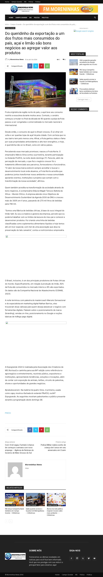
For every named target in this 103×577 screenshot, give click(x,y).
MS (25, 2)
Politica (37, 2)
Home (7, 2)
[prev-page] (6, 521)
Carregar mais (83, 99)
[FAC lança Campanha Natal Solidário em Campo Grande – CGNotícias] (14, 499)
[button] (68, 10)
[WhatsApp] (47, 65)
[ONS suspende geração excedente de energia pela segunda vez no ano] (73, 62)
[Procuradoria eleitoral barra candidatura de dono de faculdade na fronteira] (73, 91)
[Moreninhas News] (6, 59)
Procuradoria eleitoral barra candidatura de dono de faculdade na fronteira (89, 91)
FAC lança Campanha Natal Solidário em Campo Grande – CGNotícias (14, 511)
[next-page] (10, 521)
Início (7, 24)
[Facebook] (29, 65)
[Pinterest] (41, 65)
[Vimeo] (89, 559)
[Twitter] (35, 65)
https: (27, 468)
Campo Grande (17, 2)
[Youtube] (94, 559)
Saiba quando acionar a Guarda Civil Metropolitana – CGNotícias (35, 511)
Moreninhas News (17, 59)
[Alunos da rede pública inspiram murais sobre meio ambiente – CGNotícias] (56, 499)
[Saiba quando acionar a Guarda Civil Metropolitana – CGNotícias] (35, 499)
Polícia (31, 2)
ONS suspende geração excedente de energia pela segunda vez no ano (88, 62)
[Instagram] (77, 558)
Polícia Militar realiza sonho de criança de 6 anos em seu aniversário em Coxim (53, 447)
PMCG (8, 413)
